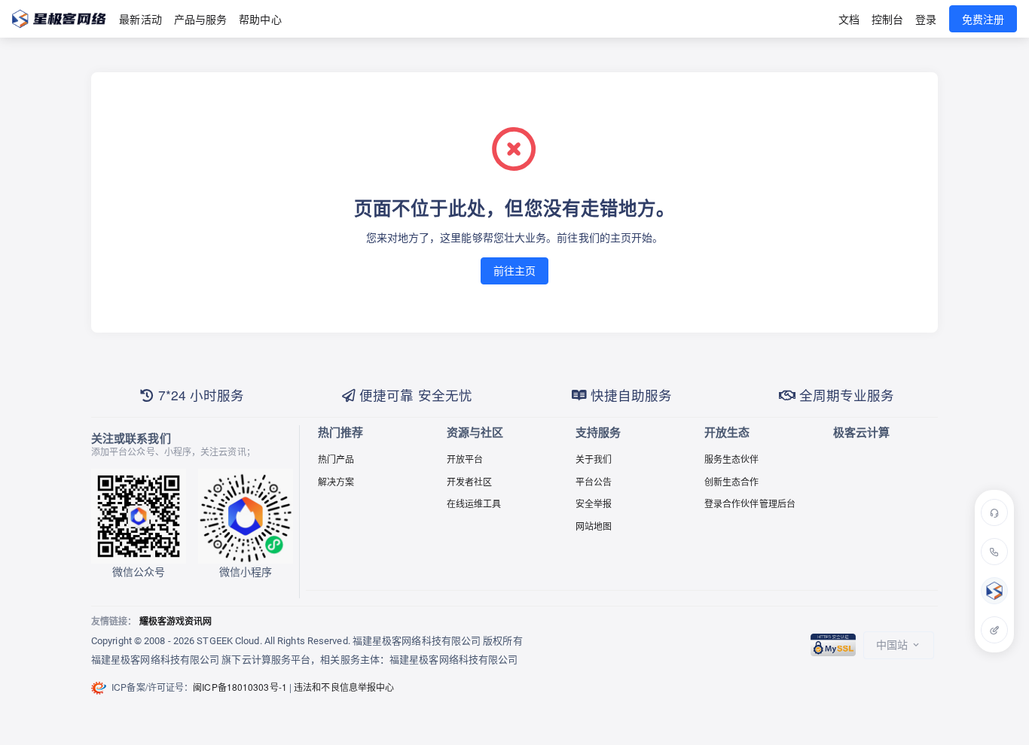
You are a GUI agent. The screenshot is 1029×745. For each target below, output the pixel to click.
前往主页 (514, 270)
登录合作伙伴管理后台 (749, 503)
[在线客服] (994, 512)
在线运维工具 (474, 503)
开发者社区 (470, 481)
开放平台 (465, 458)
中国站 (893, 644)
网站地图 (594, 525)
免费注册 (983, 18)
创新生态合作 (731, 481)
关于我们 (594, 458)
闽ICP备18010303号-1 (240, 686)
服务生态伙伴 (731, 458)
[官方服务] (994, 590)
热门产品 (336, 458)
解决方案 (336, 481)
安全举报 (594, 503)
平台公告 (594, 481)
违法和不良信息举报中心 (344, 686)
